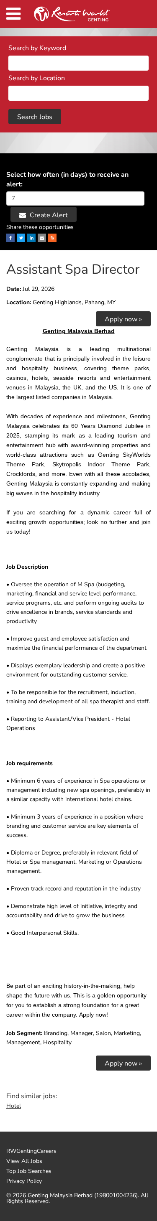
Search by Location (36, 78)
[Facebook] (10, 238)
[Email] (42, 238)
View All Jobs (24, 1161)
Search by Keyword (37, 48)
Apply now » (123, 319)
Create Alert (48, 215)
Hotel (13, 1106)
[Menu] (13, 14)
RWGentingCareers (31, 1151)
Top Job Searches (28, 1171)
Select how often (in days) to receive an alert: (67, 179)
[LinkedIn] (31, 238)
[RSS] (52, 238)
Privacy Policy (24, 1181)
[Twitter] (21, 238)
